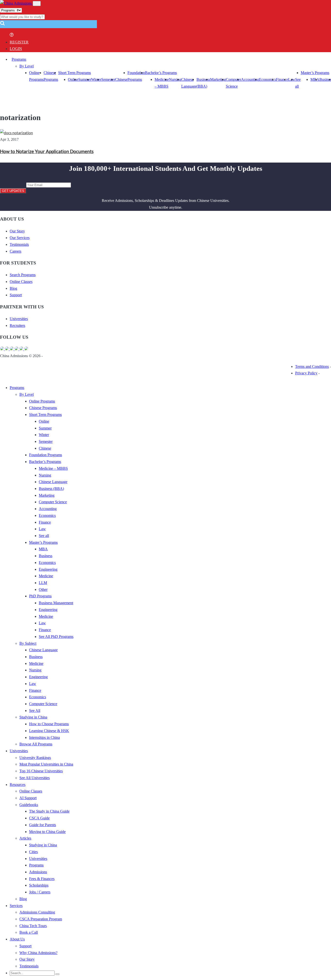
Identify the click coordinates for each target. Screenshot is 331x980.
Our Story (17, 231)
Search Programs (23, 275)
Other (43, 589)
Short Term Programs (74, 73)
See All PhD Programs (56, 636)
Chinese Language (53, 482)
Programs (19, 59)
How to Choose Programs (49, 724)
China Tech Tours (33, 926)
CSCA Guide (39, 818)
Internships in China (44, 737)
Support (16, 295)
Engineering (48, 569)
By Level (26, 66)
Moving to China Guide (47, 832)
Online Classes (21, 282)
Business (45, 556)
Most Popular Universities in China (46, 764)
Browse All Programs (35, 744)
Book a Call (28, 932)
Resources (17, 784)
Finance (282, 79)
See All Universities (34, 778)
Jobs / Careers (39, 892)
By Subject (27, 643)
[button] (2, 25)
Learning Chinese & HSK (49, 731)
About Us (17, 939)
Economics (267, 79)
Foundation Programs (45, 455)
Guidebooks (28, 805)
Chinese (121, 79)
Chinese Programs (43, 408)
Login (16, 49)
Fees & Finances (42, 879)
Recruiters (17, 325)
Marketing (218, 79)
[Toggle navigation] (37, 3)
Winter (96, 79)
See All (34, 710)
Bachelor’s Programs (161, 73)
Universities (19, 319)
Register (19, 42)
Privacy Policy (306, 373)
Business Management (56, 603)
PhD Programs (40, 596)
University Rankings (35, 758)
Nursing (175, 79)
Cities (33, 852)
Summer (84, 79)
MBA (314, 79)
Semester (108, 79)
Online (73, 79)
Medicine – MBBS (53, 468)
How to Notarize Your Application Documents (47, 151)
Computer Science (53, 502)
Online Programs (42, 401)
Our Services (20, 238)
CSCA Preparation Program (40, 919)
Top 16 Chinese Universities (41, 771)
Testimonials (19, 244)
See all (44, 536)
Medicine (46, 576)
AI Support (28, 798)
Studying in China (33, 717)
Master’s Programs (315, 73)
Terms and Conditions (312, 366)
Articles (25, 838)
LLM (43, 583)
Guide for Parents (42, 825)
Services (16, 906)
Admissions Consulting (37, 912)
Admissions (38, 872)
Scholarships (38, 885)
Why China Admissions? (38, 953)
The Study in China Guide (49, 811)
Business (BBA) (51, 488)
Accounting (250, 79)
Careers (15, 251)
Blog (13, 288)
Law (42, 529)
